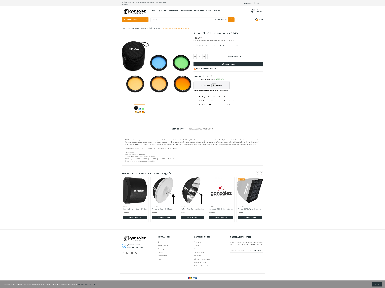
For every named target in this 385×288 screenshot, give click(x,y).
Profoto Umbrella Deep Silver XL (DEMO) (192, 209)
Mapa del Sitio (162, 256)
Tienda (160, 259)
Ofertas (196, 245)
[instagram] (127, 253)
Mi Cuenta (197, 256)
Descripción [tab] (178, 129)
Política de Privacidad (201, 266)
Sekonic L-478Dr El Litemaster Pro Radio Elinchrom (221, 209)
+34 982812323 (135, 247)
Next (186, 67)
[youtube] (132, 253)
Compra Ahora (229, 64)
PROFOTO (126, 206)
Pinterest (211, 76)
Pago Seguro (162, 249)
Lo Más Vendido (199, 252)
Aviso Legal (197, 242)
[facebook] (123, 253)
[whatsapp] (136, 253)
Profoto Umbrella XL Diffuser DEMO (164, 209)
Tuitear (207, 76)
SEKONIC (211, 206)
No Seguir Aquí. (83, 284)
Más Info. (92, 284)
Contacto (161, 252)
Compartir (204, 76)
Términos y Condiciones (202, 259)
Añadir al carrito (234, 56)
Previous (126, 67)
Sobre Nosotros (163, 245)
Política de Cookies (200, 262)
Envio (159, 242)
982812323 (259, 11)
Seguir (377, 284)
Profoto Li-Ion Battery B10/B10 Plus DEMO (135, 209)
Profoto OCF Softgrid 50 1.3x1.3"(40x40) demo (250, 209)
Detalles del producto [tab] (201, 129)
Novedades (197, 249)
